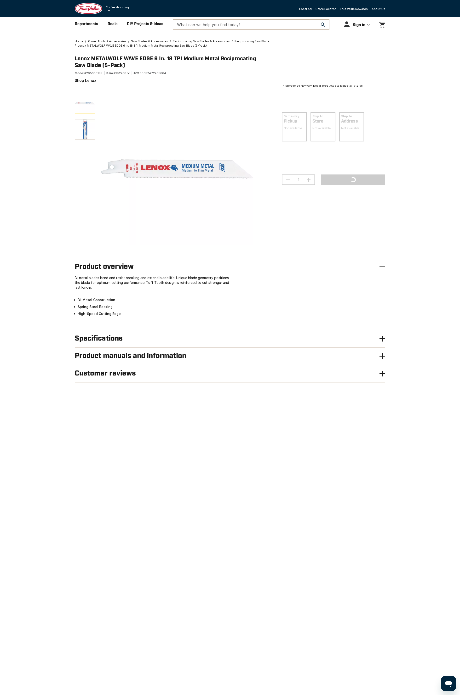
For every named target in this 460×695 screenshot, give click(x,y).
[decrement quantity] (288, 179)
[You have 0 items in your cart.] (382, 24)
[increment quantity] (308, 179)
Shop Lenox (85, 80)
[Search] (323, 24)
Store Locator (326, 9)
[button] (357, 24)
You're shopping (117, 7)
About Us (378, 9)
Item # (116, 73)
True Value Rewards (354, 9)
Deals (112, 24)
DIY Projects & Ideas (145, 24)
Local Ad (305, 9)
